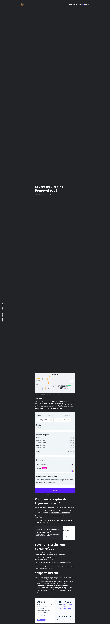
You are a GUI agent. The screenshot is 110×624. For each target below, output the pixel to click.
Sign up (85, 4)
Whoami (70, 4)
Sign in (81, 4)
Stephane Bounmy (40, 194)
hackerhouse (48, 403)
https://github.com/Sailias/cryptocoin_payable (59, 510)
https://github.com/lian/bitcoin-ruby (60, 512)
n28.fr (48, 493)
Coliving (75, 4)
